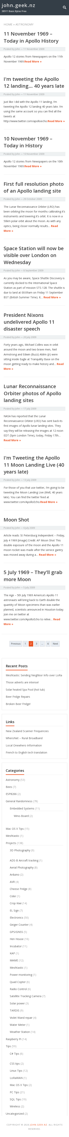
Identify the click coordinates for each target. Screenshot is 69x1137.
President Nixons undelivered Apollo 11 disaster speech (29, 321)
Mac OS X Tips (15, 828)
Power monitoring (21, 974)
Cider (13, 896)
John (17, 49)
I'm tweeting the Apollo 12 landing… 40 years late (34, 82)
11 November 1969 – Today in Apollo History (31, 37)
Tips (8, 1046)
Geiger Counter (19, 924)
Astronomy (13, 780)
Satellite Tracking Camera (25, 996)
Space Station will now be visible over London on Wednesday (34, 255)
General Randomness (19, 801)
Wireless (15, 1106)
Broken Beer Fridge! (18, 704)
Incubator (16, 946)
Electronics (16, 917)
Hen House (17, 939)
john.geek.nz (18, 5)
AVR (12, 882)
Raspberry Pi (13, 1039)
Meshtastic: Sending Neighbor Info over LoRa (34, 675)
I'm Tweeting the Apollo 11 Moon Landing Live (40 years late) (34, 464)
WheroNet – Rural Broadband (24, 738)
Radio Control (18, 989)
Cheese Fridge (18, 889)
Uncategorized (15, 1113)
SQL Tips (15, 1099)
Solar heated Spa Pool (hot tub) (25, 689)
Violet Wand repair (21, 1017)
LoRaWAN (16, 1078)
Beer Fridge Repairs (18, 696)
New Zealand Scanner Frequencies (27, 731)
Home (8, 24)
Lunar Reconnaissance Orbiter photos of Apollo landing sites (32, 393)
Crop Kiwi (15, 903)
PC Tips (14, 1092)
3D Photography (20, 850)
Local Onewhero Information (24, 745)
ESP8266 (11, 794)
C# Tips (14, 1053)
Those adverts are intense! (22, 682)
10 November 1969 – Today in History (28, 142)
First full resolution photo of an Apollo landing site (34, 187)
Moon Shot (16, 519)
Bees (9, 787)
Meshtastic (12, 836)
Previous (16, 643)
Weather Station (20, 1032)
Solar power (17, 1003)
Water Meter (17, 1025)
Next (55, 643)
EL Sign (14, 910)
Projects (11, 843)
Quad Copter (18, 982)
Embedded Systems (22, 808)
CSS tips (15, 1063)
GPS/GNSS (16, 932)
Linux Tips (16, 1070)
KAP (12, 953)
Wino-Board (21, 816)
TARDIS (14, 1010)
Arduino (14, 874)
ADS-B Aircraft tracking (24, 860)
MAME (14, 960)
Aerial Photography (22, 867)
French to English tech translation (26, 752)
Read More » (33, 61)
